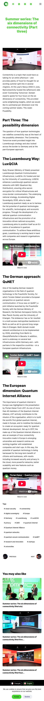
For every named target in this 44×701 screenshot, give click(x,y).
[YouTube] (31, 4)
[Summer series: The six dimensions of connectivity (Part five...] (22, 622)
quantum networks (11, 532)
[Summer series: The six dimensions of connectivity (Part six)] (22, 589)
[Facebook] (13, 4)
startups (31, 542)
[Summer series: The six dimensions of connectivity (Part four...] (22, 655)
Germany (8, 518)
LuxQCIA (35, 518)
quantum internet (30, 523)
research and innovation (13, 542)
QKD (17, 523)
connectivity (25, 509)
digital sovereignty (11, 513)
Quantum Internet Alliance (14, 528)
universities (9, 546)
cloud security (10, 509)
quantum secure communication (16, 537)
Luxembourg (21, 518)
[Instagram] (25, 4)
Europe (26, 513)
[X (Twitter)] (19, 4)
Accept (16, 697)
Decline (27, 697)
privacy (7, 523)
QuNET (36, 537)
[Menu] (40, 4)
